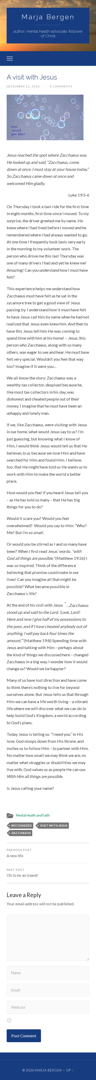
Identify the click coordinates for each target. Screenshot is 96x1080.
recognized (21, 825)
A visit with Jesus (32, 77)
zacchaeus (21, 833)
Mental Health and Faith (33, 815)
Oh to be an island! (22, 873)
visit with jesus (53, 825)
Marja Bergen (48, 17)
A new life (19, 853)
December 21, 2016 (23, 86)
